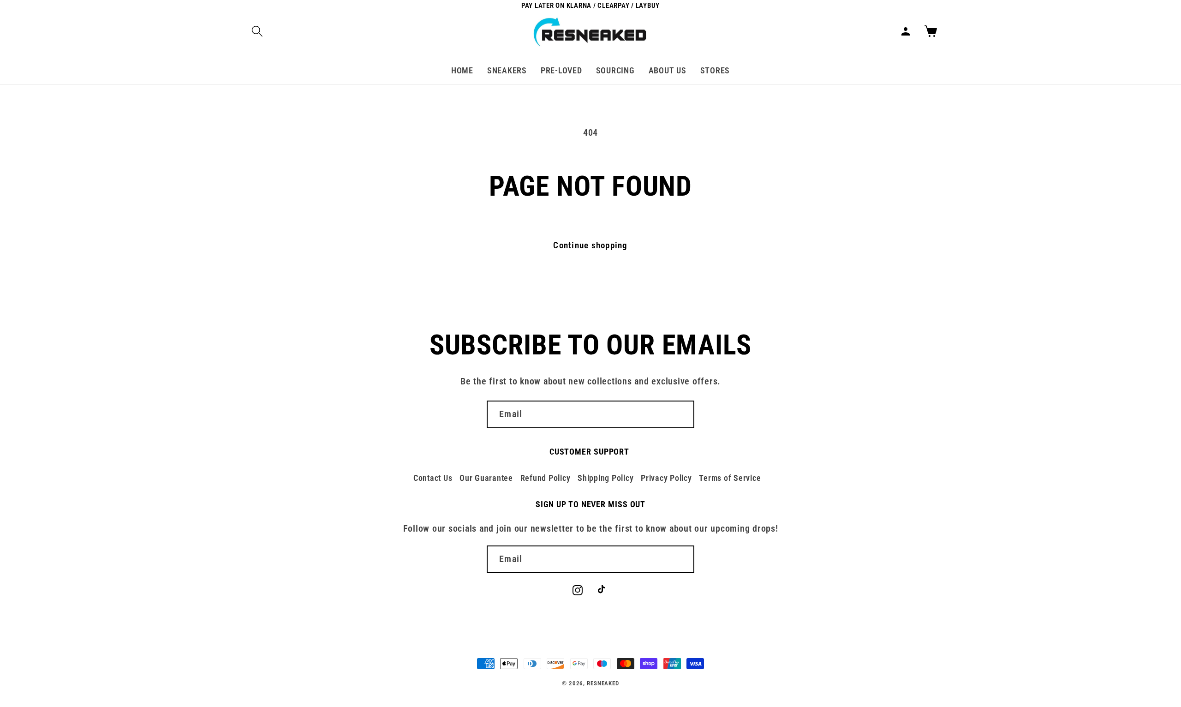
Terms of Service (730, 478)
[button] (257, 31)
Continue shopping (590, 245)
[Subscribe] (680, 414)
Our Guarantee (486, 478)
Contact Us (433, 478)
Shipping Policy (605, 478)
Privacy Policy (666, 478)
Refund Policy (545, 478)
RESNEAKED (603, 683)
